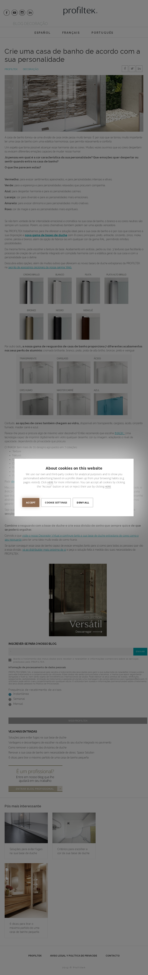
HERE (50, 482)
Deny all (83, 502)
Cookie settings (56, 502)
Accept (30, 502)
